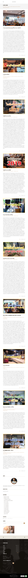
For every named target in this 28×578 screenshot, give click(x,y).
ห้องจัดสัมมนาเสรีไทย (20, 76)
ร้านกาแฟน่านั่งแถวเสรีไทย (8, 214)
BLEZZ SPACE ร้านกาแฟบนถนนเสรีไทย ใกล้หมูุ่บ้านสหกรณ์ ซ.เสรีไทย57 (11, 6)
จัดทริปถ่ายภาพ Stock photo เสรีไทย (8, 500)
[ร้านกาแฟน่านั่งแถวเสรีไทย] (14, 205)
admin (4, 75)
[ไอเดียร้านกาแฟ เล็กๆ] (14, 107)
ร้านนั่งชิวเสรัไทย (15, 76)
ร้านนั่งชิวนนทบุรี (6, 508)
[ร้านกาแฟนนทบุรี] (14, 356)
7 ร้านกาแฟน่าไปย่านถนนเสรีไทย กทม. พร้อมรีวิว (12, 27)
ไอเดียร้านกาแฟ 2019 (7, 170)
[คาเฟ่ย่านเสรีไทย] (14, 65)
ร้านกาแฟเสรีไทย (8, 76)
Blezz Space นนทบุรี (9, 367)
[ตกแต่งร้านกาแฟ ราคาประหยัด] (14, 249)
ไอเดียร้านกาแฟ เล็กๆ (7, 115)
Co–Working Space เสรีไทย (8, 450)
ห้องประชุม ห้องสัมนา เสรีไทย (8, 406)
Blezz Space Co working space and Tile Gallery (12, 315)
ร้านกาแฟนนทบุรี (6, 365)
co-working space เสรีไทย (5, 317)
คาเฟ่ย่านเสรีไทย (6, 74)
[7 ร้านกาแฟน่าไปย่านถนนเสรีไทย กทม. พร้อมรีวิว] (14, 18)
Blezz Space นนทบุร (5, 367)
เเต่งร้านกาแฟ (7, 77)
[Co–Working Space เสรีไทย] (14, 441)
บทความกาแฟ (4, 76)
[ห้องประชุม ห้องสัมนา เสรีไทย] (14, 398)
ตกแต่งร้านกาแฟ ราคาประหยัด (8, 258)
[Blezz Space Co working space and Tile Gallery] (14, 306)
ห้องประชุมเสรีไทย (5, 318)
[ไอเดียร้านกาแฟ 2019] (14, 161)
